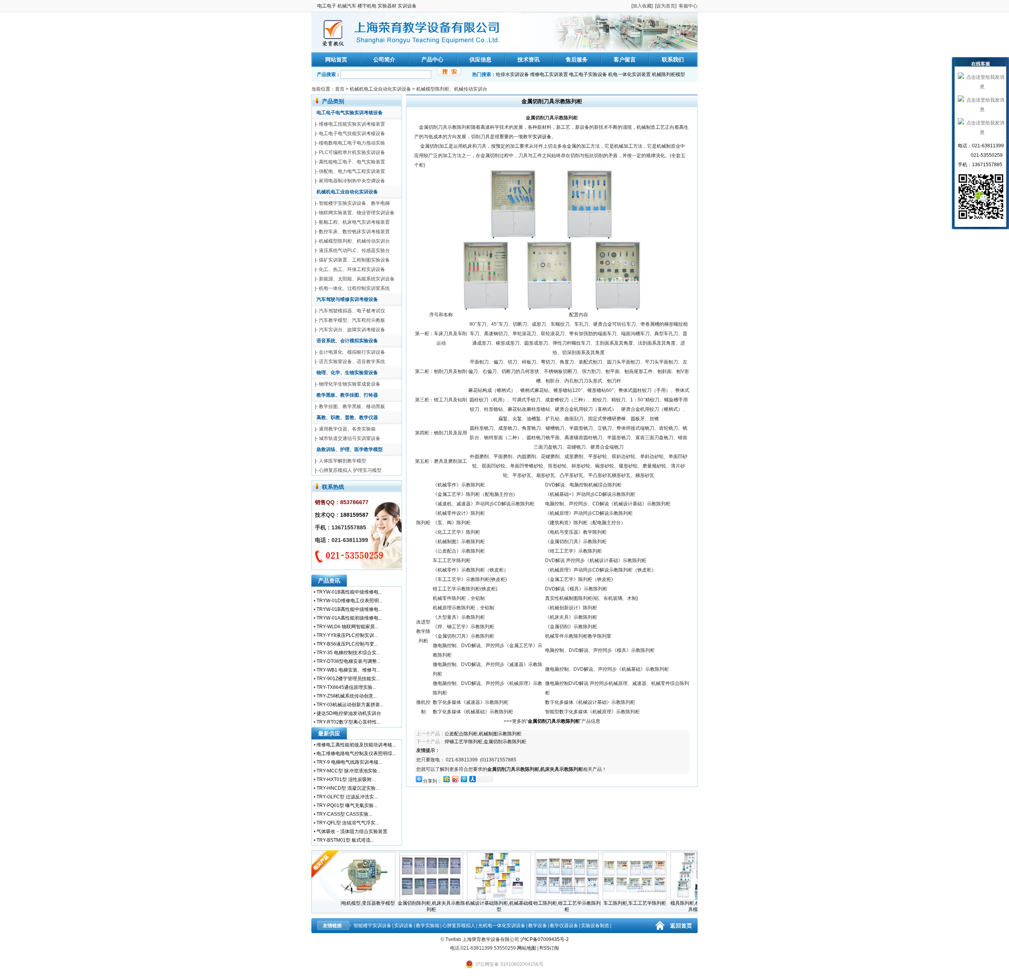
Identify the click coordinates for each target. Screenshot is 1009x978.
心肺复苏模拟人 (458, 925)
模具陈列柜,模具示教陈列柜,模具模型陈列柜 (685, 906)
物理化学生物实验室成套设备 (349, 384)
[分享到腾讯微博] (463, 779)
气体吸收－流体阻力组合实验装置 (351, 831)
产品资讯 (329, 580)
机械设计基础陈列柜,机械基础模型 (481, 906)
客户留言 (625, 59)
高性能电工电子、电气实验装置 (352, 162)
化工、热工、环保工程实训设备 (352, 269)
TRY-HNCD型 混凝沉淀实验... (347, 788)
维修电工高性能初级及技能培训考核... (356, 745)
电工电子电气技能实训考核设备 (352, 133)
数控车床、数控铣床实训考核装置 (354, 231)
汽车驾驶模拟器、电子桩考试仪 (352, 311)
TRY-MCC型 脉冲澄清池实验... (348, 771)
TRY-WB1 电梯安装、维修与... (348, 670)
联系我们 (673, 59)
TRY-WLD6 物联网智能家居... (347, 626)
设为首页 (665, 6)
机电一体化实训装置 (629, 74)
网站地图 (526, 948)
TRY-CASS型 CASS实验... (344, 814)
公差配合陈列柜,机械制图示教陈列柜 (483, 734)
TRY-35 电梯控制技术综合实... (348, 652)
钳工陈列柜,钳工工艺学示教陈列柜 (549, 906)
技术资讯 (529, 59)
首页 (339, 89)
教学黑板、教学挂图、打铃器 (347, 395)
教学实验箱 (427, 925)
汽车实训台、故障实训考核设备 (352, 329)
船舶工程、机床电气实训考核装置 (354, 222)
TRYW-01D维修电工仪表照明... (349, 600)
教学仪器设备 (564, 925)
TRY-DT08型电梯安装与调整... (348, 661)
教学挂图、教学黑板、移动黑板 (352, 406)
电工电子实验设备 (588, 74)
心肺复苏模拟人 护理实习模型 (350, 470)
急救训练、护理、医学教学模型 (349, 449)
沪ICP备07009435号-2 (544, 939)
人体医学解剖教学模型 (342, 461)
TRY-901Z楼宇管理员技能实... (348, 678)
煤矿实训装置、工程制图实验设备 (354, 260)
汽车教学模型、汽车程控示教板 (352, 320)
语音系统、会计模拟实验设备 (347, 340)
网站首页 (336, 59)
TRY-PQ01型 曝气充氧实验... (346, 805)
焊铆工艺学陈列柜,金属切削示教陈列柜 (485, 741)
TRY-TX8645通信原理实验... (346, 687)
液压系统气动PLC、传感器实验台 (354, 250)
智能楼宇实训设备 (372, 925)
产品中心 (432, 59)
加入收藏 (642, 6)
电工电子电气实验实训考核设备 (349, 112)
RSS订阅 (549, 948)
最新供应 (329, 733)
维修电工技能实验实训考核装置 (352, 124)
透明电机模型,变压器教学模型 (346, 903)
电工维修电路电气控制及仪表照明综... (356, 753)
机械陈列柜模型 (668, 74)
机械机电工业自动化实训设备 (380, 89)
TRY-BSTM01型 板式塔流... (345, 840)
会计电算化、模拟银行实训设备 (352, 352)
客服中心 (688, 6)
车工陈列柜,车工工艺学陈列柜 (617, 903)
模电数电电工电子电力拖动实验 (352, 143)
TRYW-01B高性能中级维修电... (349, 592)
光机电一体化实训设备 (501, 925)
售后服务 (577, 59)
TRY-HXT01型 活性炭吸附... (345, 779)
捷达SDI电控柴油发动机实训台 (348, 713)
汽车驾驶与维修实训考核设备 (347, 299)
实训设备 (541, 136)
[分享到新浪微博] (455, 779)
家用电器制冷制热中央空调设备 (352, 181)
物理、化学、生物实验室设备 (347, 372)
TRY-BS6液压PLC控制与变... (347, 644)
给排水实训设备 (512, 74)
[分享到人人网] (472, 779)
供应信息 (480, 59)
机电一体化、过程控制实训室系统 (354, 288)
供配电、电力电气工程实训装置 (352, 171)
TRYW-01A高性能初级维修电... (349, 618)
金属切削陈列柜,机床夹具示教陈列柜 (413, 906)
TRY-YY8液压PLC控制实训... (347, 635)
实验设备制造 (595, 925)
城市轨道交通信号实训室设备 (349, 438)
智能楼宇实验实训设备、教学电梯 (354, 203)
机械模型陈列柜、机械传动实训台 (451, 89)
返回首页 (681, 925)
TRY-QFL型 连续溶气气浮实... (347, 823)
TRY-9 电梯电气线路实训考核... (349, 762)
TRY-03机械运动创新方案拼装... (349, 704)
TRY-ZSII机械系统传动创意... (346, 696)
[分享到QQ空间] (446, 779)
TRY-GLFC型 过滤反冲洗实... (347, 797)
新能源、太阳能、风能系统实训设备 (357, 279)
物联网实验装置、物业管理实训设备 (357, 212)
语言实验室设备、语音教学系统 (352, 361)
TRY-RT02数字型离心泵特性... (348, 722)
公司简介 (384, 59)
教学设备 (537, 925)
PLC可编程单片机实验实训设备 (352, 152)
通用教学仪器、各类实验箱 (347, 429)
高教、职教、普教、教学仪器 (347, 417)
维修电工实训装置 (549, 74)
